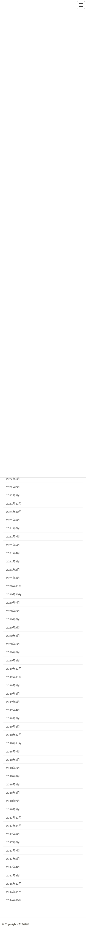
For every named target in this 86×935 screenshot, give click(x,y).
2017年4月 (13, 867)
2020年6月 (13, 619)
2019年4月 (13, 710)
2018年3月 (13, 793)
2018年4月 (13, 784)
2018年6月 (13, 768)
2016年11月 (13, 892)
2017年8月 (13, 842)
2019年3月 (13, 718)
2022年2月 (13, 487)
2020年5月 (13, 627)
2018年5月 (13, 776)
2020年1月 (13, 660)
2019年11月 (13, 677)
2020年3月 (13, 644)
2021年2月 (13, 569)
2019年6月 (13, 693)
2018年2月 (13, 801)
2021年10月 (13, 511)
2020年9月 (13, 603)
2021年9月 (13, 520)
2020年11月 (13, 586)
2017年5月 (13, 859)
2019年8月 (13, 685)
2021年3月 (13, 561)
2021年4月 (13, 553)
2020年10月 (13, 594)
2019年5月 (13, 702)
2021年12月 (13, 503)
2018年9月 (13, 751)
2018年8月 (13, 759)
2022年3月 (13, 479)
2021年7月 (13, 536)
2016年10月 (13, 900)
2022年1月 (13, 495)
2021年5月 (13, 545)
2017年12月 (13, 817)
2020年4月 (13, 635)
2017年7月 (13, 850)
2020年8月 (13, 611)
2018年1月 (13, 809)
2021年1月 (13, 578)
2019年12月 (13, 669)
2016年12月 (13, 883)
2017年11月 (13, 826)
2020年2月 (13, 652)
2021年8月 (13, 528)
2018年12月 (13, 735)
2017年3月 (13, 875)
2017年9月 (13, 834)
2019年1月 (13, 726)
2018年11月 (13, 743)
